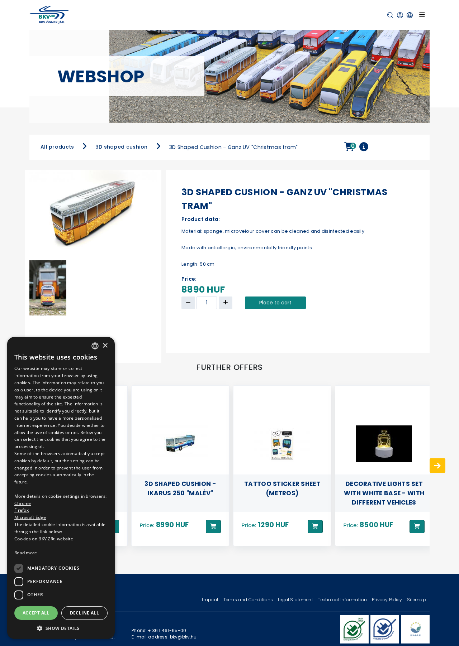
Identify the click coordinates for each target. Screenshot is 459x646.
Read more (25, 553)
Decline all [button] (84, 612)
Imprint (210, 600)
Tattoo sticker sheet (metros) (180, 488)
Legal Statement (296, 600)
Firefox (21, 510)
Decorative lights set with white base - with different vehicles (282, 492)
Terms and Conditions (248, 600)
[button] (390, 15)
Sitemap (416, 600)
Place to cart (275, 302)
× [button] (105, 345)
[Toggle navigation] (422, 15)
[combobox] (95, 345)
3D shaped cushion (121, 146)
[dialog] (61, 488)
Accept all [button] (36, 612)
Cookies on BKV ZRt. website (43, 538)
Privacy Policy (387, 600)
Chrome (22, 503)
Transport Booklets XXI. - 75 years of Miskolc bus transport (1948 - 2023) (384, 488)
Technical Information (343, 600)
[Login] (400, 15)
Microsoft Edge (30, 517)
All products (57, 146)
